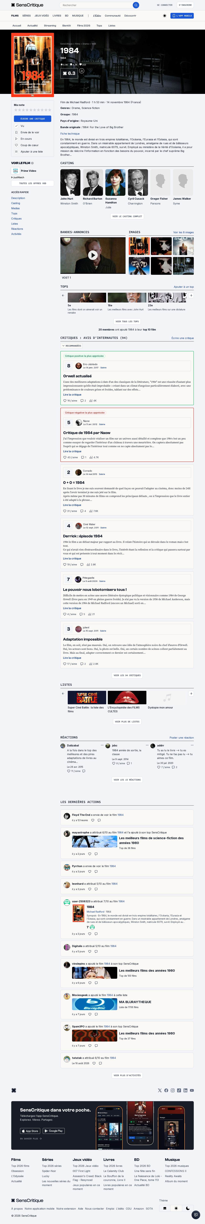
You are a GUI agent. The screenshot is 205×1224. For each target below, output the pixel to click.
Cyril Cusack (136, 198)
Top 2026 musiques (177, 1165)
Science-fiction (91, 108)
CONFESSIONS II (175, 1171)
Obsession (17, 1171)
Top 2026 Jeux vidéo (85, 1165)
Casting (67, 163)
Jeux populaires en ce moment (86, 1187)
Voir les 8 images (183, 232)
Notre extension (66, 1208)
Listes (66, 684)
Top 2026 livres (112, 1165)
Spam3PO (78, 1026)
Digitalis (77, 946)
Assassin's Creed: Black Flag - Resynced (87, 1178)
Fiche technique (70, 133)
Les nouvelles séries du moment (56, 1183)
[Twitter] (160, 1091)
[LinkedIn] (185, 1091)
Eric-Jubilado (90, 364)
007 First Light (81, 1171)
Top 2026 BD (142, 1165)
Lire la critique (72, 394)
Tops (64, 286)
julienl (86, 627)
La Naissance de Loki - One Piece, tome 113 (148, 1178)
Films (77, 44)
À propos (17, 1208)
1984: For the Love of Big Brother (102, 127)
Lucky (45, 1176)
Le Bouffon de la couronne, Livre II (114, 1178)
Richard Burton (92, 198)
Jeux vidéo (82, 1160)
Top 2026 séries (52, 1165)
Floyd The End (81, 814)
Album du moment (176, 1181)
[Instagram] (173, 1091)
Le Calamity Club (113, 1171)
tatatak (77, 1057)
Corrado (87, 470)
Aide (80, 1208)
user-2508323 (81, 901)
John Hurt (66, 198)
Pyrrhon (77, 866)
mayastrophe (80, 832)
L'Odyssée (17, 1176)
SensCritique (66, 44)
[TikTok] (179, 1091)
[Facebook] (166, 1091)
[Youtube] (192, 1091)
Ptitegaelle (88, 577)
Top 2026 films (20, 1165)
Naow (86, 421)
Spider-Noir (49, 1171)
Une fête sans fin (144, 1171)
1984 (93, 44)
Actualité (16, 1181)
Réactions (69, 737)
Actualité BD (141, 1185)
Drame (86, 44)
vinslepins (78, 963)
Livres (109, 1160)
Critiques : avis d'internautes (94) (94, 338)
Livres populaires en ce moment (117, 1187)
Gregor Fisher (159, 198)
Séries (47, 1160)
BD (136, 1160)
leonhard (77, 883)
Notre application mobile (39, 1208)
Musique (172, 1160)
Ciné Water (89, 524)
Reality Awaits (173, 1176)
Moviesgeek (80, 995)
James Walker (182, 198)
